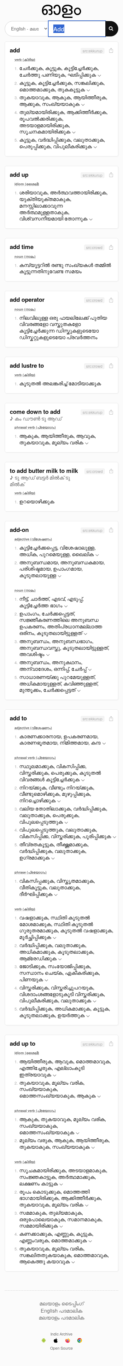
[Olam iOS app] (55, 1341)
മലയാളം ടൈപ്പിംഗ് (61, 1303)
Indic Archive (61, 1333)
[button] (99, 76)
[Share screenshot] (110, 50)
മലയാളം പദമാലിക (61, 1317)
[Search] (111, 28)
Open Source (61, 1348)
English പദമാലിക (61, 1310)
